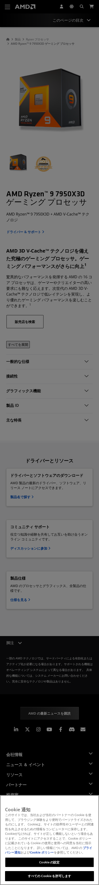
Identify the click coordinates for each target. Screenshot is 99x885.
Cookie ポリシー (42, 852)
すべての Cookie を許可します (49, 876)
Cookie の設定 (49, 862)
